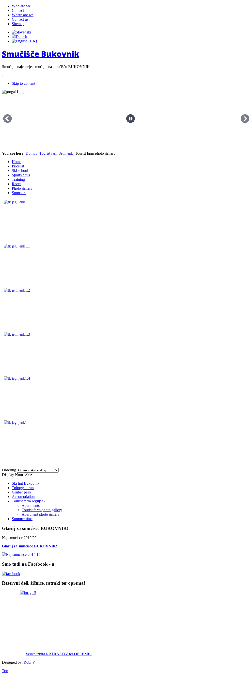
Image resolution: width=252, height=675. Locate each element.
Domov (31, 153)
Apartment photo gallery (41, 514)
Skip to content (23, 83)
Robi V (29, 662)
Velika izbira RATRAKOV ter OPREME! (59, 654)
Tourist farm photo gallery (42, 510)
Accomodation (23, 496)
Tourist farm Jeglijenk (56, 153)
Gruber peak (21, 492)
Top (5, 671)
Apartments (31, 505)
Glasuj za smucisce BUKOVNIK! (29, 546)
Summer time (22, 519)
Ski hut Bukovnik (25, 483)
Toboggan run (23, 488)
